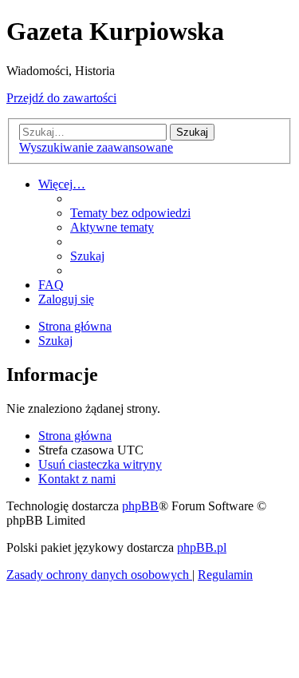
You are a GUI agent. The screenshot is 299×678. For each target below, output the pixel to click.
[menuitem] (130, 213)
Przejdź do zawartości (61, 98)
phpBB (140, 506)
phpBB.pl (201, 547)
